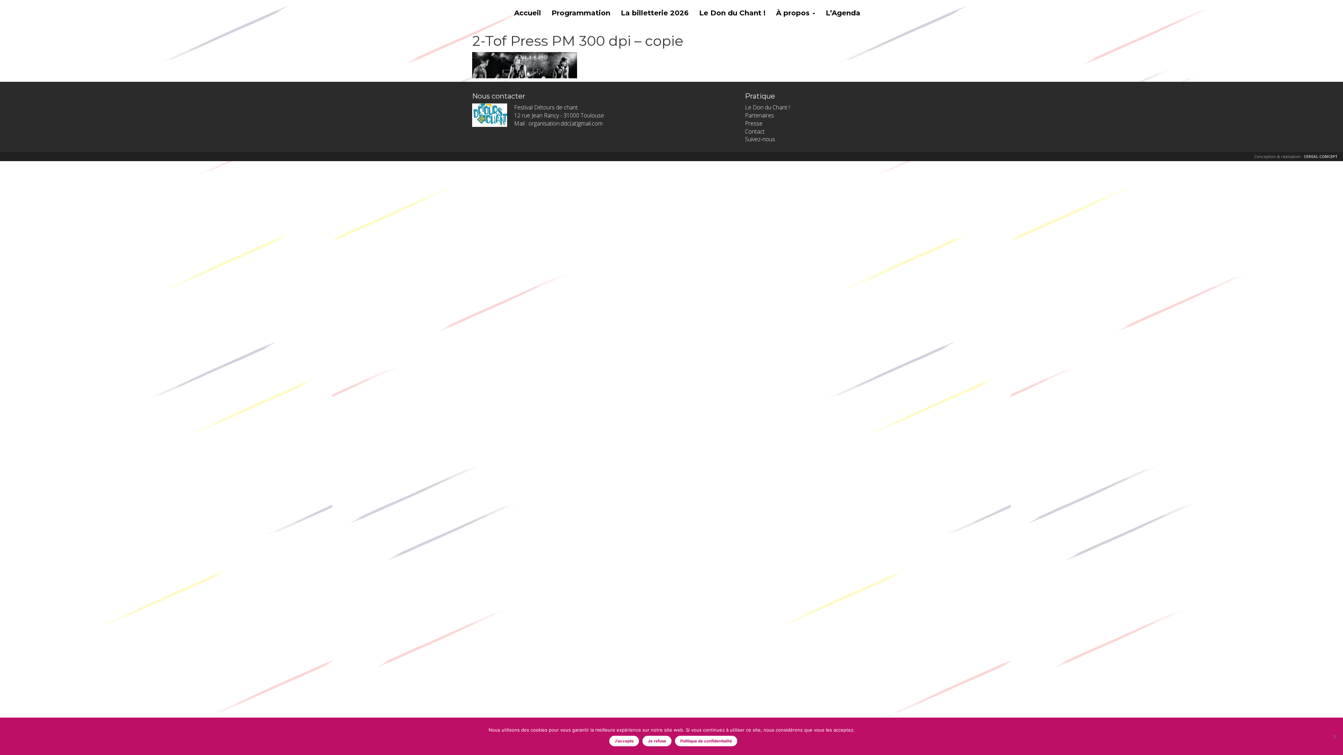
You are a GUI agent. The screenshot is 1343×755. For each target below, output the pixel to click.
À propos (794, 13)
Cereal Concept (1321, 156)
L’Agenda (843, 13)
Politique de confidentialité (706, 741)
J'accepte (624, 741)
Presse (753, 123)
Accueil (527, 13)
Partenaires (759, 115)
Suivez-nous (760, 139)
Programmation (581, 13)
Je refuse (657, 741)
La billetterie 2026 (655, 13)
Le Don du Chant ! (732, 13)
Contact (755, 131)
